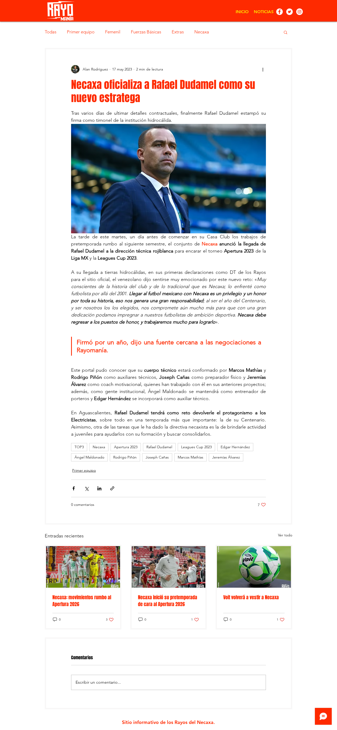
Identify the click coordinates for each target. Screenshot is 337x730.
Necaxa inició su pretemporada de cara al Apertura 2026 (167, 601)
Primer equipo (81, 31)
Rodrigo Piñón (125, 457)
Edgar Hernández (235, 447)
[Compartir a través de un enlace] (112, 488)
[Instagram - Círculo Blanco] (299, 11)
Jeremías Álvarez (226, 457)
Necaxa (201, 31)
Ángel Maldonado (89, 457)
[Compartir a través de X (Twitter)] (86, 488)
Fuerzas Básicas (146, 31)
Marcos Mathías (190, 457)
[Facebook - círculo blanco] (279, 11)
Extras (178, 31)
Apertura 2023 (125, 447)
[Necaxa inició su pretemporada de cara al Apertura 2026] (169, 567)
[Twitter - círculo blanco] (289, 11)
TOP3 (79, 447)
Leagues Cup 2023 (196, 447)
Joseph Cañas (157, 457)
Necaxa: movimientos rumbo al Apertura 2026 (81, 601)
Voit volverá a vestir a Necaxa (251, 597)
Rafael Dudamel (159, 447)
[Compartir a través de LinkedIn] (99, 488)
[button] (285, 32)
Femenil (112, 31)
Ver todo (285, 535)
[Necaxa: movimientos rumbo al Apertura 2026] (83, 567)
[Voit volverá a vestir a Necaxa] (254, 567)
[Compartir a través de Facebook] (73, 488)
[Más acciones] (263, 69)
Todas (50, 31)
